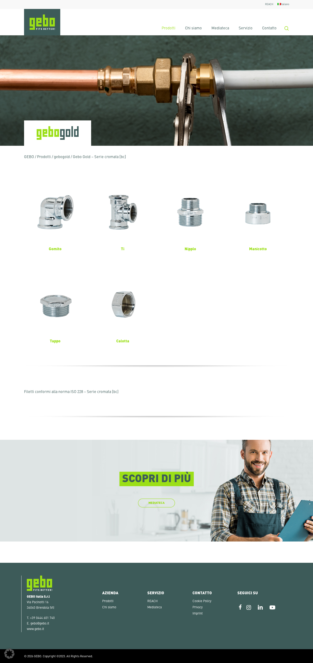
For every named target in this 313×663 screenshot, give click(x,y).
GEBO (29, 157)
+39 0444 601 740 (42, 618)
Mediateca (154, 607)
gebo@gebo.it (39, 623)
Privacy (197, 607)
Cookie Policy (201, 601)
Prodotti (44, 157)
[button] (9, 653)
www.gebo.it (35, 629)
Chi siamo (109, 607)
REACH (152, 601)
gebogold (62, 157)
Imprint (197, 613)
